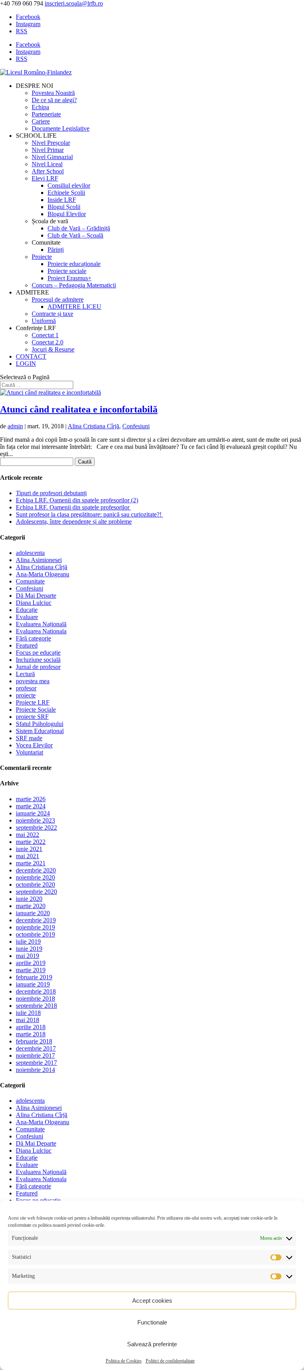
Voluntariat (29, 752)
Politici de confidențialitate (170, 1361)
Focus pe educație (38, 652)
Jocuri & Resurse (53, 349)
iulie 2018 (28, 1012)
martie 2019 (31, 970)
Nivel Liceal (47, 164)
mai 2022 (27, 834)
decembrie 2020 (36, 870)
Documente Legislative (60, 128)
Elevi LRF (45, 178)
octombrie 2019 (35, 934)
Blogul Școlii (64, 206)
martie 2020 (31, 906)
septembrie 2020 (36, 891)
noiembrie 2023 (35, 820)
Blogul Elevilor (67, 214)
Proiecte (42, 256)
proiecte (26, 695)
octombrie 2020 (35, 884)
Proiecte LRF (32, 702)
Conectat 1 (45, 335)
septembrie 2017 (36, 1062)
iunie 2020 (29, 898)
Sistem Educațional (40, 731)
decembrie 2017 (36, 1048)
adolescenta (30, 552)
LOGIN (26, 363)
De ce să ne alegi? (54, 100)
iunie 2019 (29, 948)
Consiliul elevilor (69, 185)
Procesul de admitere (58, 299)
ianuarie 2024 (33, 813)
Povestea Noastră (53, 92)
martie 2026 (31, 799)
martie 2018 (31, 1034)
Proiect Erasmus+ (69, 278)
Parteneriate (46, 114)
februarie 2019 (34, 977)
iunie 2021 (29, 849)
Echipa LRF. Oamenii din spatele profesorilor (73, 507)
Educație (27, 609)
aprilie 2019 (31, 963)
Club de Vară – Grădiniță (79, 228)
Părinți (56, 249)
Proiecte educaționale (74, 263)
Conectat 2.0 (47, 342)
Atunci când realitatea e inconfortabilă (79, 409)
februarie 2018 (34, 1041)
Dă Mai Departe (36, 595)
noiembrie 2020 (35, 877)
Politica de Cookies (124, 1361)
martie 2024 (31, 806)
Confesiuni (136, 426)
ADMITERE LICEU (74, 306)
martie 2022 (31, 841)
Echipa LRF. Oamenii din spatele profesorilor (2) (77, 500)
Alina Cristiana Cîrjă (93, 426)
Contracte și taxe (52, 313)
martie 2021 (31, 863)
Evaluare (27, 617)
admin (15, 426)
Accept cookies (152, 1300)
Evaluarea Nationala (41, 631)
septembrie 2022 (36, 827)
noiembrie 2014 (35, 1069)
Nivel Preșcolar (51, 142)
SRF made (29, 738)
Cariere (41, 121)
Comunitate (30, 581)
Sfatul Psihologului (39, 723)
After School (48, 171)
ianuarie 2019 (33, 984)
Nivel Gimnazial (52, 157)
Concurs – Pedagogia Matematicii (74, 285)
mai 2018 (27, 1020)
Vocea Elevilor (34, 745)
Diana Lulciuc (33, 602)
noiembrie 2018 (35, 998)
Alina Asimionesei (39, 560)
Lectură (25, 674)
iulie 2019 (28, 941)
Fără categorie (33, 638)
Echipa (40, 107)
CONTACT (31, 356)
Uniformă (44, 320)
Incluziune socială (38, 659)
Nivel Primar (48, 149)
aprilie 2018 (31, 1027)
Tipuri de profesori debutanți (51, 493)
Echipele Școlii (66, 192)
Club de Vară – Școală (75, 235)
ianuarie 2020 (33, 913)
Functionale (152, 1322)
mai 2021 (27, 856)
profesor (26, 688)
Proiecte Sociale (36, 709)
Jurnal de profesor (38, 666)
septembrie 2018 (36, 1005)
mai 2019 (27, 955)
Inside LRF (62, 199)
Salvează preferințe (152, 1344)
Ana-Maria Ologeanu (42, 574)
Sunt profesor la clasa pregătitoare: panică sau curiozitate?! (89, 514)
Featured (27, 645)
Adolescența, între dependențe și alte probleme (74, 521)
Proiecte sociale (67, 271)
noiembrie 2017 (35, 1055)
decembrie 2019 (36, 920)
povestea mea (32, 681)
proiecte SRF (32, 716)
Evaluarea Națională (41, 624)
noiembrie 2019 (35, 927)
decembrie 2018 (36, 991)
